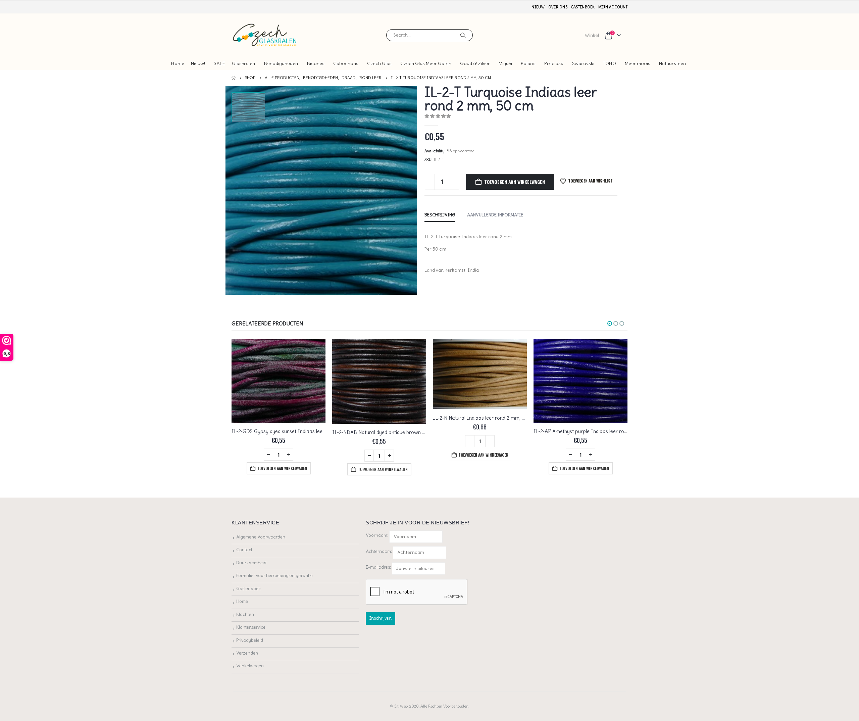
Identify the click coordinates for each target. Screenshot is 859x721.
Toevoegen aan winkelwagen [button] (282, 468)
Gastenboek (583, 7)
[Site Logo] (265, 35)
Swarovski (583, 63)
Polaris (528, 63)
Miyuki (505, 63)
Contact (244, 550)
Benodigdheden (281, 63)
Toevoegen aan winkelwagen (514, 181)
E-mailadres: (379, 567)
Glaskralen (243, 63)
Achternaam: (379, 551)
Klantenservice (250, 627)
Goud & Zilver (475, 63)
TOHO (609, 63)
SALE (219, 63)
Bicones (315, 63)
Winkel (592, 35)
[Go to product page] (278, 381)
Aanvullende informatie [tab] (495, 215)
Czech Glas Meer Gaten (425, 63)
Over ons (557, 7)
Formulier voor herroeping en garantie (274, 575)
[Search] (463, 35)
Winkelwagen (250, 666)
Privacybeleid (249, 640)
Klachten (245, 614)
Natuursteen (672, 63)
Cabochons (345, 63)
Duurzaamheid (251, 563)
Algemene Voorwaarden (260, 537)
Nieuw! (198, 63)
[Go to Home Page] (234, 78)
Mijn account (612, 7)
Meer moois (637, 63)
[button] (610, 323)
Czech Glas (379, 63)
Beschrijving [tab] (439, 215)
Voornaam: (377, 535)
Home (177, 63)
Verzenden (247, 653)
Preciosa (553, 63)
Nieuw (538, 7)
